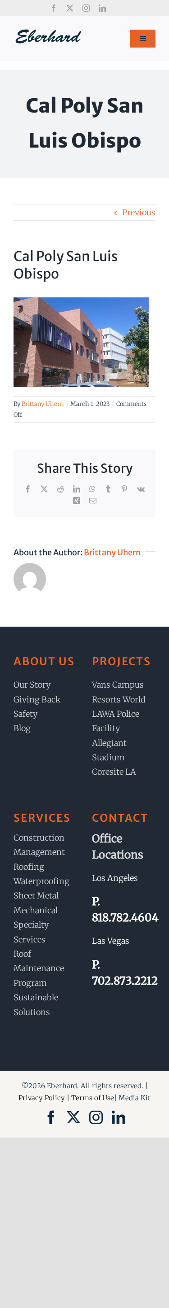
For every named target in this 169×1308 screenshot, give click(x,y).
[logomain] (48, 32)
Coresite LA (114, 772)
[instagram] (86, 8)
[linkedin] (102, 8)
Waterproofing (41, 881)
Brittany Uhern (43, 404)
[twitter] (69, 8)
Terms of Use (92, 1098)
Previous (138, 212)
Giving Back (37, 699)
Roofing (29, 867)
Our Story (32, 685)
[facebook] (53, 8)
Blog (22, 728)
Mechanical (36, 910)
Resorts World (119, 699)
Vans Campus (118, 685)
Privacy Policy (41, 1098)
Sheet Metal (36, 895)
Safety (25, 714)
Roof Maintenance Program (39, 968)
